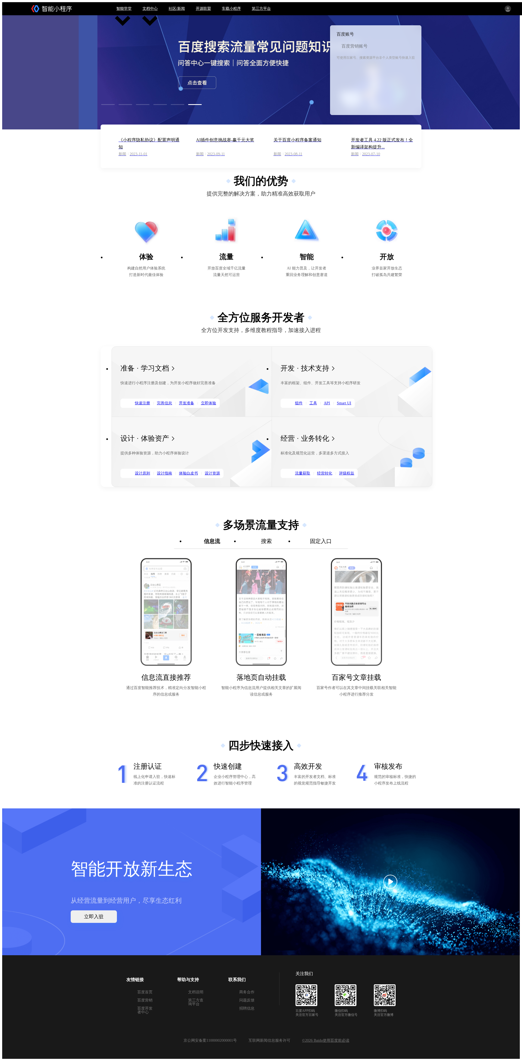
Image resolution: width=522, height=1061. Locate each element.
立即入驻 (94, 916)
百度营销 (145, 1000)
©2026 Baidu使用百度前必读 (325, 1040)
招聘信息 (246, 1008)
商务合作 (246, 992)
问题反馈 (246, 1000)
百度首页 (145, 992)
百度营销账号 (354, 46)
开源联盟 (203, 9)
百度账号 (345, 34)
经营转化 (324, 473)
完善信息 (164, 403)
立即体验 (208, 403)
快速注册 (142, 403)
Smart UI (344, 403)
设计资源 (212, 473)
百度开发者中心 (145, 1010)
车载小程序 (231, 9)
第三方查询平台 (195, 1002)
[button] (109, 104)
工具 (313, 403)
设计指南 (164, 473)
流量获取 (302, 473)
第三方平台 (261, 9)
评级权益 (346, 473)
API (327, 403)
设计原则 (142, 473)
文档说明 (195, 992)
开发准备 (186, 403)
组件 (299, 403)
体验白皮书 (188, 473)
